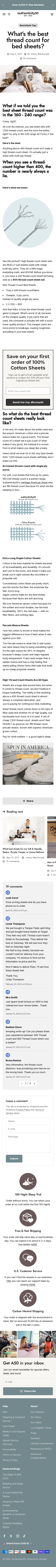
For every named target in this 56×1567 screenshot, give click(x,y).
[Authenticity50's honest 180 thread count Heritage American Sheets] (28, 518)
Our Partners (37, 1412)
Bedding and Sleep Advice (13, 1485)
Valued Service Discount (10, 1442)
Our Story (36, 1417)
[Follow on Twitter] (11, 1536)
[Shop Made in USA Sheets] (28, 764)
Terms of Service (12, 1454)
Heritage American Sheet (34, 482)
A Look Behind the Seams (13, 1494)
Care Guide (9, 1426)
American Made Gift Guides (13, 1503)
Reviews (35, 1438)
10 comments (12, 861)
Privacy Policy (23, 1109)
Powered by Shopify (37, 1559)
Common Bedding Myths (12, 1525)
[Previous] (3, 5)
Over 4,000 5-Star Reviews (28, 4)
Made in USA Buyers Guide (14, 1433)
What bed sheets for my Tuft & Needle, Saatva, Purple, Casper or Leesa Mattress (23, 850)
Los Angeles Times (41, 1427)
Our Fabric (36, 1422)
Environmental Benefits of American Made (14, 1514)
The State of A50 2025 (12, 1476)
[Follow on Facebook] (4, 1536)
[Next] (52, 5)
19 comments (29, 58)
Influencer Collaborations (38, 1456)
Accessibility (9, 1449)
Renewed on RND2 (41, 1448)
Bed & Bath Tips (28, 25)
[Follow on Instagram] (17, 1536)
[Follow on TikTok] (24, 1536)
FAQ (9, 1281)
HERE (34, 1244)
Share (29, 801)
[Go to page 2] (34, 1083)
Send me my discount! (28, 402)
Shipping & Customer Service (14, 1419)
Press (34, 1433)
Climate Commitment (42, 1443)
